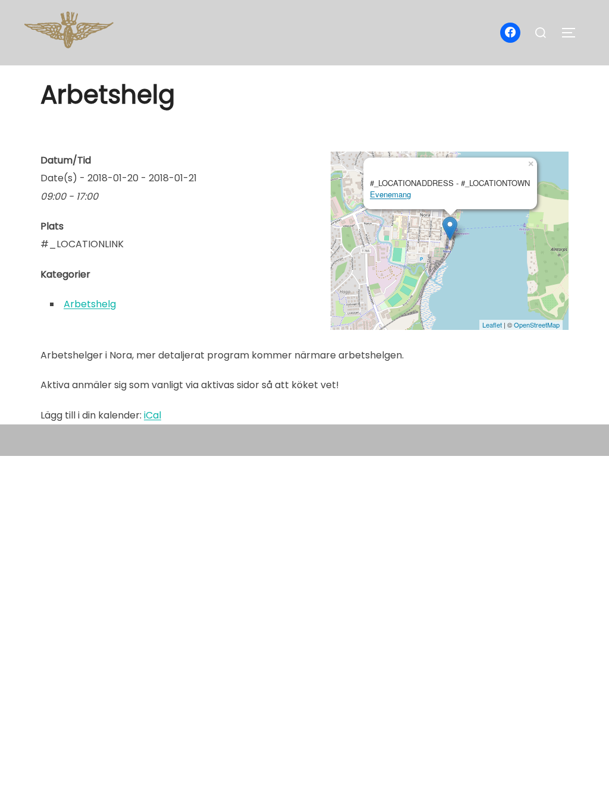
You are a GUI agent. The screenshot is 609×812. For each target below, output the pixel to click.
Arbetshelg (90, 304)
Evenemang (390, 194)
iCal (152, 415)
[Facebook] (510, 33)
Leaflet (492, 324)
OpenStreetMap (537, 324)
